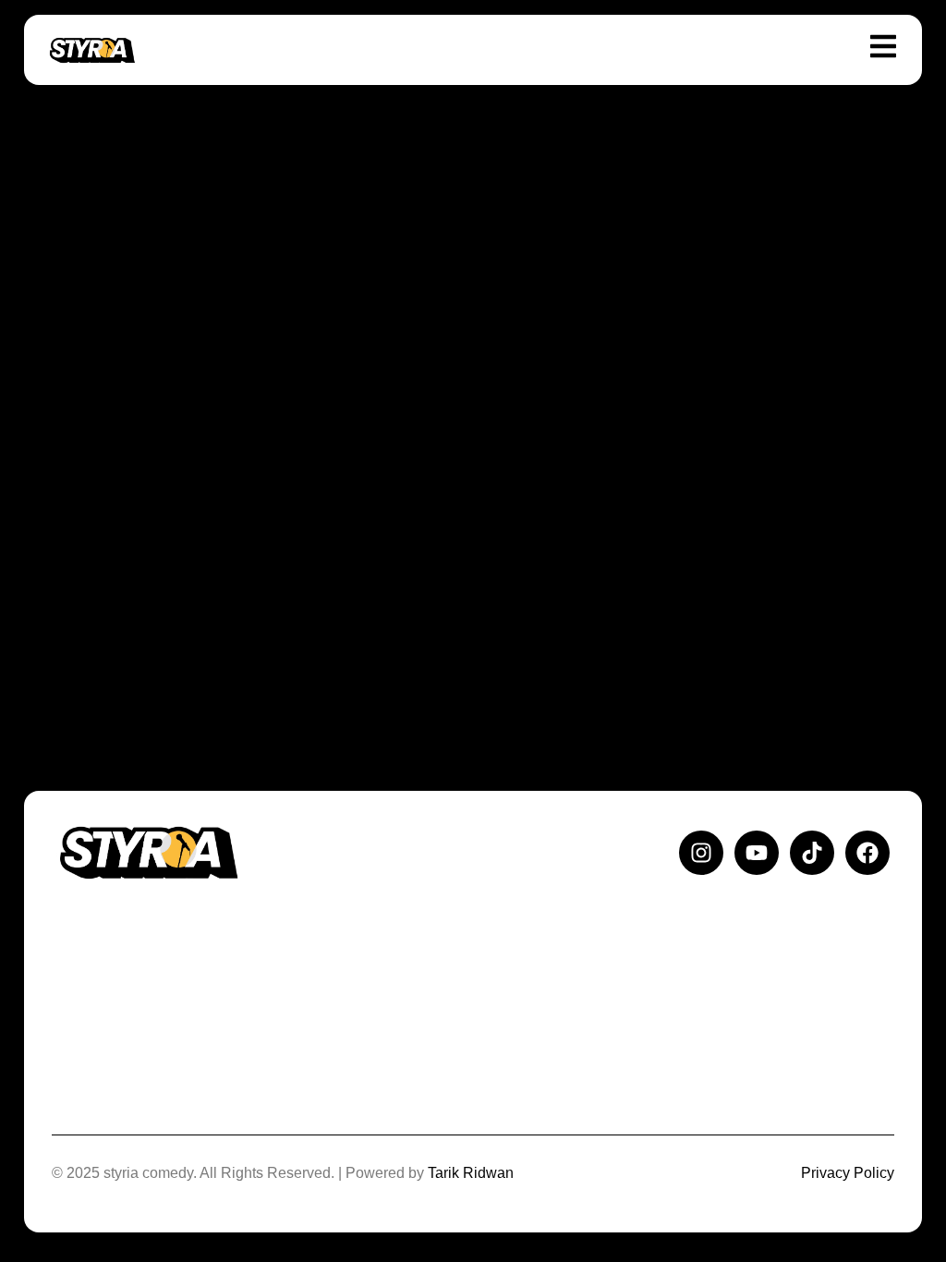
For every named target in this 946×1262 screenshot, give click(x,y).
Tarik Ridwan (471, 1173)
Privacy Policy (847, 1173)
